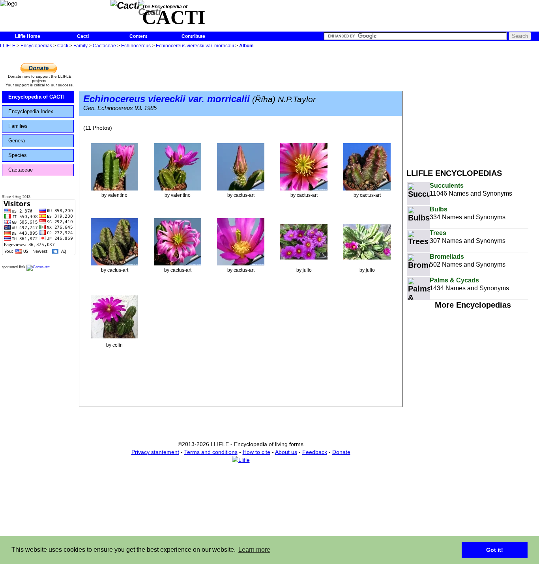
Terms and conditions (211, 452)
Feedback (314, 452)
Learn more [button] (254, 549)
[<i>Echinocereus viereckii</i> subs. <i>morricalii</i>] (114, 166)
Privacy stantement (155, 452)
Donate (341, 452)
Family (80, 46)
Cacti (83, 36)
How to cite (256, 452)
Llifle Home (27, 36)
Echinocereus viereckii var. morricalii (195, 46)
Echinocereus (136, 46)
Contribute (193, 36)
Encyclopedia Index (30, 111)
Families (18, 126)
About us (286, 452)
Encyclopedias (36, 46)
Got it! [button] (494, 550)
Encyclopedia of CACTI (36, 97)
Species (17, 155)
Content (138, 36)
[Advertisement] (472, 105)
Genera (16, 141)
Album (246, 46)
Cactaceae (104, 46)
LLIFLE (7, 46)
